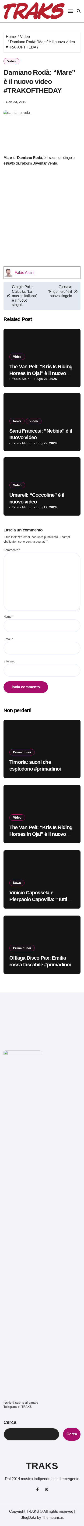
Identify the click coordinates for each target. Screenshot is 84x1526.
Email (8, 639)
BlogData (28, 1517)
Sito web (9, 661)
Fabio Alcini (24, 273)
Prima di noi (22, 752)
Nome (9, 616)
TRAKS (42, 1466)
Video (11, 61)
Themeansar (52, 1517)
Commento (12, 550)
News (17, 421)
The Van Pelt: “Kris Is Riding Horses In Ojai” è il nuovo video (40, 373)
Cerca (10, 1422)
